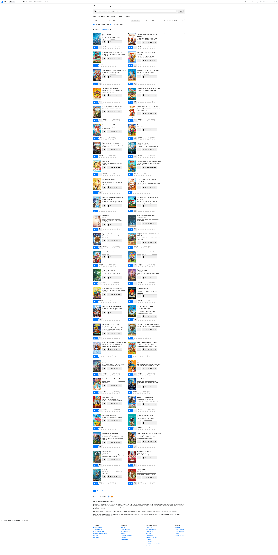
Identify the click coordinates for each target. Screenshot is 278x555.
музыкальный (155, 364)
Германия (105, 436)
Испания (139, 418)
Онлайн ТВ (149, 527)
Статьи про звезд (179, 531)
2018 (143, 183)
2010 (143, 38)
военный (112, 145)
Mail (2, 553)
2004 (143, 72)
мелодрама (113, 37)
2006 (108, 72)
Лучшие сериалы (125, 531)
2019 (108, 37)
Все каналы (149, 541)
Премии (95, 535)
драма (146, 219)
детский (152, 56)
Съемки (177, 533)
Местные (148, 533)
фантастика (105, 237)
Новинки (123, 527)
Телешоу (123, 537)
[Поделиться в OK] (112, 496)
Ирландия (108, 328)
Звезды (177, 525)
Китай (141, 364)
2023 (143, 291)
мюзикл (120, 163)
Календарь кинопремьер (100, 533)
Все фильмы (96, 537)
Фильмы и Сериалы (151, 537)
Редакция (226, 553)
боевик (147, 291)
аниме (118, 37)
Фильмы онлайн (97, 527)
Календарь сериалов (126, 535)
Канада (104, 219)
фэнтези (112, 39)
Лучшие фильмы (97, 529)
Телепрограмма (151, 525)
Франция (139, 146)
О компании (6, 553)
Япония (104, 37)
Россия (139, 38)
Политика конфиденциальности (249, 553)
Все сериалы (124, 539)
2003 (108, 163)
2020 (143, 344)
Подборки (123, 533)
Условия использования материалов (264, 553)
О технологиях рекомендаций (235, 553)
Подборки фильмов (98, 531)
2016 (108, 127)
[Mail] (2, 1)
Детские (148, 539)
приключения (140, 39)
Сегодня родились (180, 535)
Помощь (148, 545)
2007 (143, 56)
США (103, 328)
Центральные (149, 531)
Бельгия (139, 311)
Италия (104, 182)
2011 (108, 108)
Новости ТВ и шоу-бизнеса (153, 543)
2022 (108, 381)
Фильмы (96, 525)
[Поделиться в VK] (109, 496)
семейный (147, 39)
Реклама (12, 553)
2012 (143, 90)
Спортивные (149, 535)
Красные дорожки (179, 529)
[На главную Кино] (5, 1)
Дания (138, 273)
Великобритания (115, 328)
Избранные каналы (151, 529)
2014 (108, 90)
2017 (143, 163)
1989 (142, 127)
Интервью (177, 527)
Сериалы (124, 525)
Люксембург (111, 436)
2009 (154, 473)
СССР (138, 127)
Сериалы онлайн (125, 529)
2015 (108, 54)
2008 (143, 201)
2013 (143, 108)
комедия (147, 38)
